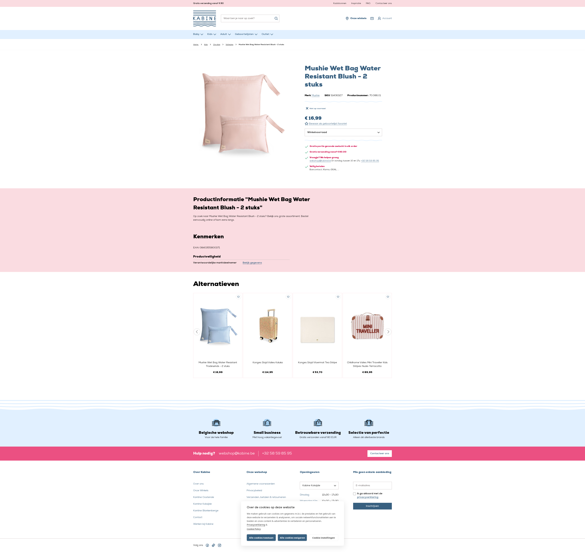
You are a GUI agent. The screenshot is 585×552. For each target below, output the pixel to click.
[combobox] (250, 18)
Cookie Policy (254, 528)
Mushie (316, 95)
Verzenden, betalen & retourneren (266, 497)
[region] (241, 113)
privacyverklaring (367, 497)
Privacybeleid (254, 490)
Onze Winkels (200, 490)
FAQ (368, 3)
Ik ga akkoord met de (369, 495)
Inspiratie (356, 3)
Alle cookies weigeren (292, 537)
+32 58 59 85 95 (370, 161)
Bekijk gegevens (252, 262)
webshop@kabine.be (320, 161)
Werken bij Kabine (203, 524)
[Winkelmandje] (372, 18)
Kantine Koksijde (202, 504)
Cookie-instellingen (323, 537)
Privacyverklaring (256, 524)
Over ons (198, 484)
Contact (197, 517)
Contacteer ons (384, 3)
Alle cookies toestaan (261, 537)
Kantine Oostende (203, 497)
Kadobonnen (339, 3)
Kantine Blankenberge (205, 510)
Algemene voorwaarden (260, 484)
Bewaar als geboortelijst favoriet (327, 123)
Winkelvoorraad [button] (317, 132)
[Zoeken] (276, 18)
